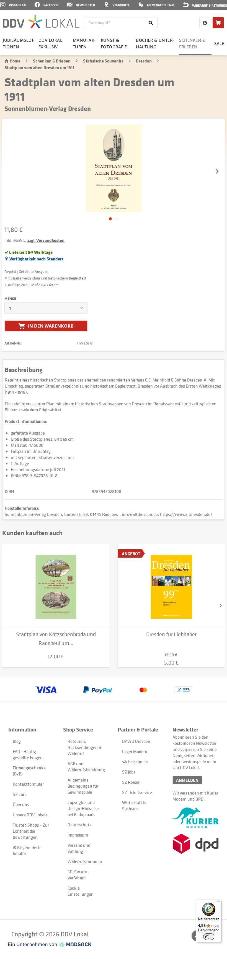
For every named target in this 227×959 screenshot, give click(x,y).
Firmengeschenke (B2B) (29, 771)
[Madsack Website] (49, 944)
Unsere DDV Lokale (30, 815)
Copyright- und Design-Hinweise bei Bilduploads (83, 808)
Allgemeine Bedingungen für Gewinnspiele (83, 786)
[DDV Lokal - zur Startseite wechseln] (41, 22)
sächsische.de (135, 762)
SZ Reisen (131, 782)
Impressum (78, 835)
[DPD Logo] (195, 843)
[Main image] (110, 218)
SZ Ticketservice (137, 792)
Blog (17, 741)
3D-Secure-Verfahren (78, 875)
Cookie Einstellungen (81, 891)
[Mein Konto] (204, 22)
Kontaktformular (28, 784)
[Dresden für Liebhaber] (171, 585)
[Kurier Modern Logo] (195, 818)
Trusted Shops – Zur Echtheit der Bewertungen (31, 831)
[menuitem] (121, 22)
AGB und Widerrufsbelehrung (86, 767)
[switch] (208, 936)
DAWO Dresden (136, 741)
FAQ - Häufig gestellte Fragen (28, 754)
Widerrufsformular (85, 861)
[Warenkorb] (218, 22)
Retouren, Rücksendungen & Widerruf (84, 747)
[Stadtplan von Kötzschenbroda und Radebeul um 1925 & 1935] (55, 585)
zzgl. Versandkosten (46, 240)
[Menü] (218, 903)
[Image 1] (116, 218)
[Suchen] (152, 22)
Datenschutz (79, 825)
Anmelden (187, 780)
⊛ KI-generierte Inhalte (27, 850)
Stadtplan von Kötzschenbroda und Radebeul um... (56, 639)
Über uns (21, 804)
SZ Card (20, 794)
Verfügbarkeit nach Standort (36, 259)
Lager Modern (134, 751)
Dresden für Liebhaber (171, 634)
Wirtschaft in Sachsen (134, 805)
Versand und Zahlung (79, 848)
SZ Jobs (128, 772)
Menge (10, 298)
